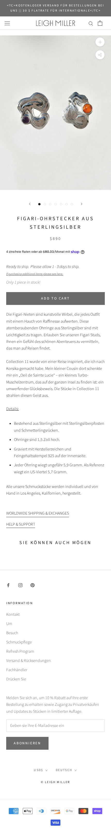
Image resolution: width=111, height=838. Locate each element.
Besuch (12, 633)
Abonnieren (27, 743)
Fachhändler (16, 670)
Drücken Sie (16, 679)
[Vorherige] (29, 204)
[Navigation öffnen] (7, 23)
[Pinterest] (32, 585)
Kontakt (13, 614)
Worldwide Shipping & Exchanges (37, 513)
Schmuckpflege (19, 642)
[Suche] (91, 23)
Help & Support (20, 524)
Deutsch (64, 770)
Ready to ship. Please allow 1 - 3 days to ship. (43, 270)
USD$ (38, 770)
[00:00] (55, 112)
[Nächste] (81, 204)
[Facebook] (8, 585)
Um (9, 624)
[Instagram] (20, 585)
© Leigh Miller (55, 782)
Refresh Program (20, 651)
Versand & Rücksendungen (28, 660)
